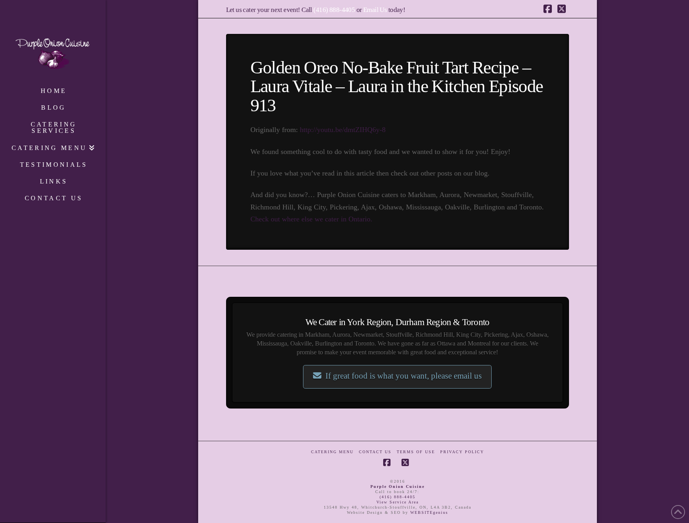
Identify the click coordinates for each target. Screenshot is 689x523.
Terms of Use (416, 452)
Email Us (375, 10)
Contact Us (375, 452)
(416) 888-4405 (334, 10)
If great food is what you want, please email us (403, 376)
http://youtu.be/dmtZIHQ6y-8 (343, 130)
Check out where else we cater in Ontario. (311, 219)
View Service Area (397, 502)
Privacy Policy (462, 452)
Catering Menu (332, 452)
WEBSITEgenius (429, 512)
